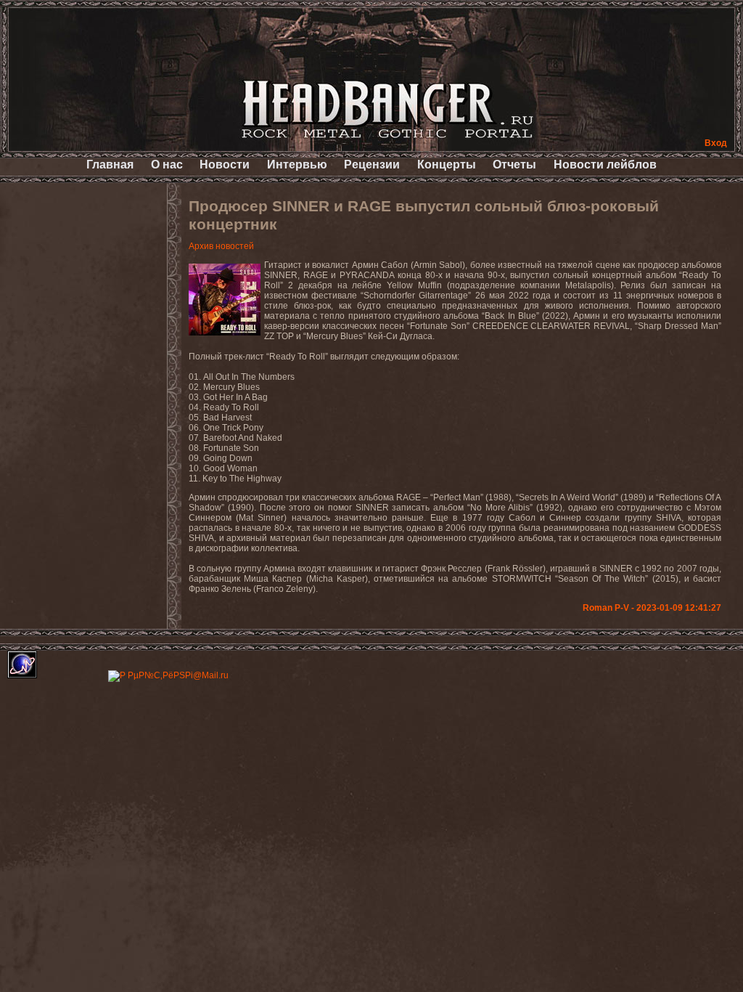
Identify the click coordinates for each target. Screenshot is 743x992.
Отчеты (514, 164)
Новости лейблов (605, 164)
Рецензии (372, 164)
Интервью (297, 164)
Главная (110, 164)
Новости (225, 164)
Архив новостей (221, 246)
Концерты (446, 164)
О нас (167, 164)
